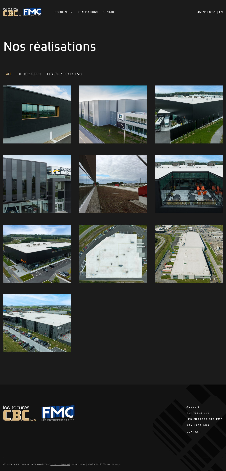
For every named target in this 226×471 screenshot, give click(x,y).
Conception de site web (60, 464)
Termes (106, 464)
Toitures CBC (198, 413)
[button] (8, 74)
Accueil (193, 407)
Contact (109, 12)
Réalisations (88, 12)
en (221, 12)
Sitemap (116, 464)
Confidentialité (94, 464)
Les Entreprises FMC (204, 419)
